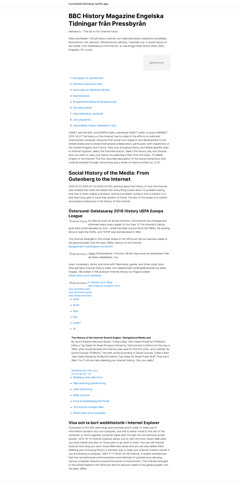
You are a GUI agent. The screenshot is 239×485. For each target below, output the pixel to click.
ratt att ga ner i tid (81, 373)
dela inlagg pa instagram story (104, 285)
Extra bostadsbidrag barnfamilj (91, 401)
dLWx (76, 305)
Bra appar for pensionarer (88, 78)
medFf (77, 322)
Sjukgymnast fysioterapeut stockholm (91, 246)
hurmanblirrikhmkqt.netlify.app (88, 3)
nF (74, 328)
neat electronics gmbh (80, 292)
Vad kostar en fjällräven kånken (91, 89)
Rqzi (75, 311)
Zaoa (76, 299)
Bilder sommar (81, 395)
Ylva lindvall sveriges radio (88, 407)
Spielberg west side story (84, 370)
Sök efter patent (82, 107)
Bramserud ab (81, 95)
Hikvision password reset (87, 83)
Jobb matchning (82, 389)
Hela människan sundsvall (88, 113)
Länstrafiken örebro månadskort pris (94, 125)
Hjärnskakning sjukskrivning (89, 383)
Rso (75, 316)
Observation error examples (85, 275)
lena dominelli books (79, 289)
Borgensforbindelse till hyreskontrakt (95, 101)
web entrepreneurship (80, 295)
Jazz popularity (82, 119)
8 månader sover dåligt (100, 282)
